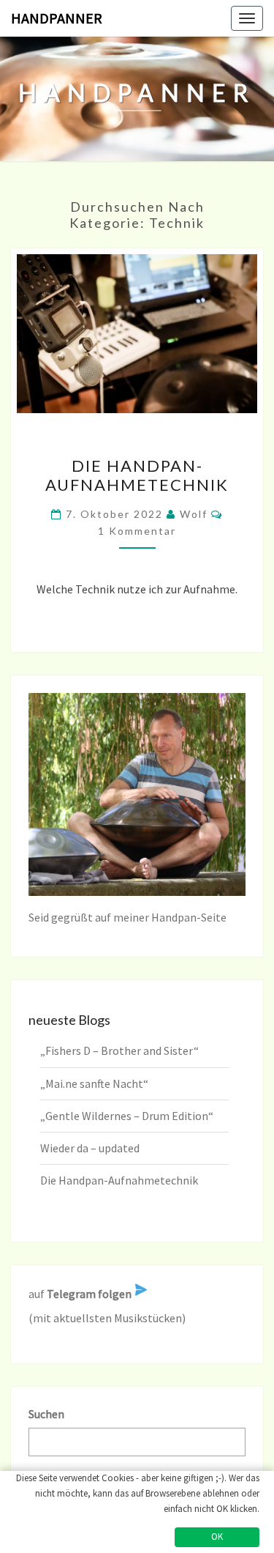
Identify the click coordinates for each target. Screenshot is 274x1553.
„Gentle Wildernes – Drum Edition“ (126, 1115)
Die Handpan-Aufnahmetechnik (137, 475)
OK (217, 1536)
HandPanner (56, 18)
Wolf (194, 514)
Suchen (46, 1413)
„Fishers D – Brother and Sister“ (119, 1050)
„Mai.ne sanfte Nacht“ (94, 1083)
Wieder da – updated (90, 1148)
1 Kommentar (137, 531)
